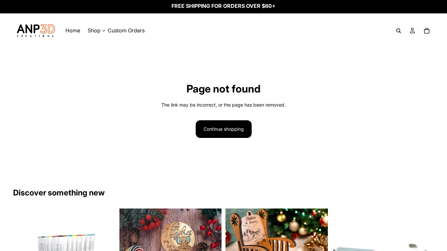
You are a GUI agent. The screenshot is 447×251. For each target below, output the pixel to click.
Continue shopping (224, 129)
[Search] (398, 31)
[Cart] (427, 31)
